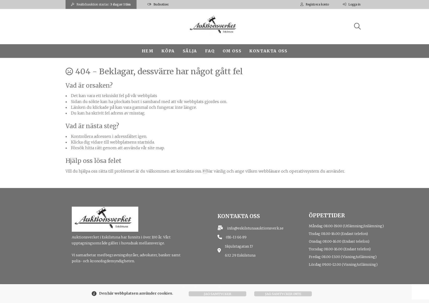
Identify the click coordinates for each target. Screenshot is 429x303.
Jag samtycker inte (283, 294)
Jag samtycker (217, 294)
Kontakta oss (268, 50)
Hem (148, 50)
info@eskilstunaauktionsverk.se (255, 228)
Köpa (168, 50)
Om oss (232, 50)
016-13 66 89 (236, 237)
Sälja (190, 50)
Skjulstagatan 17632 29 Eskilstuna (240, 251)
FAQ (210, 50)
